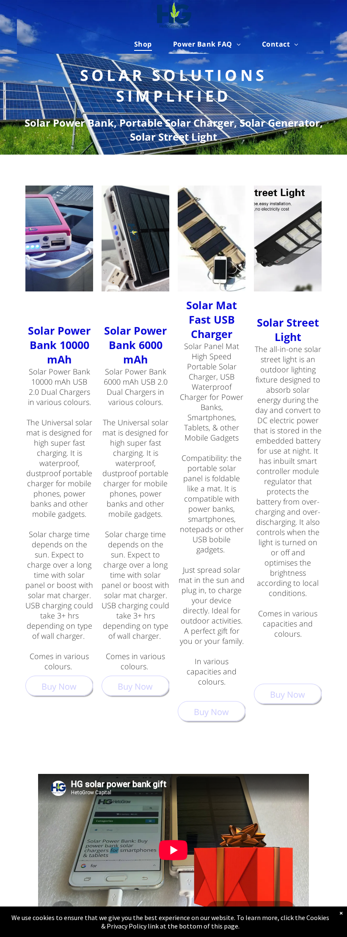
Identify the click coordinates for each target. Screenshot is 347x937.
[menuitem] (143, 44)
